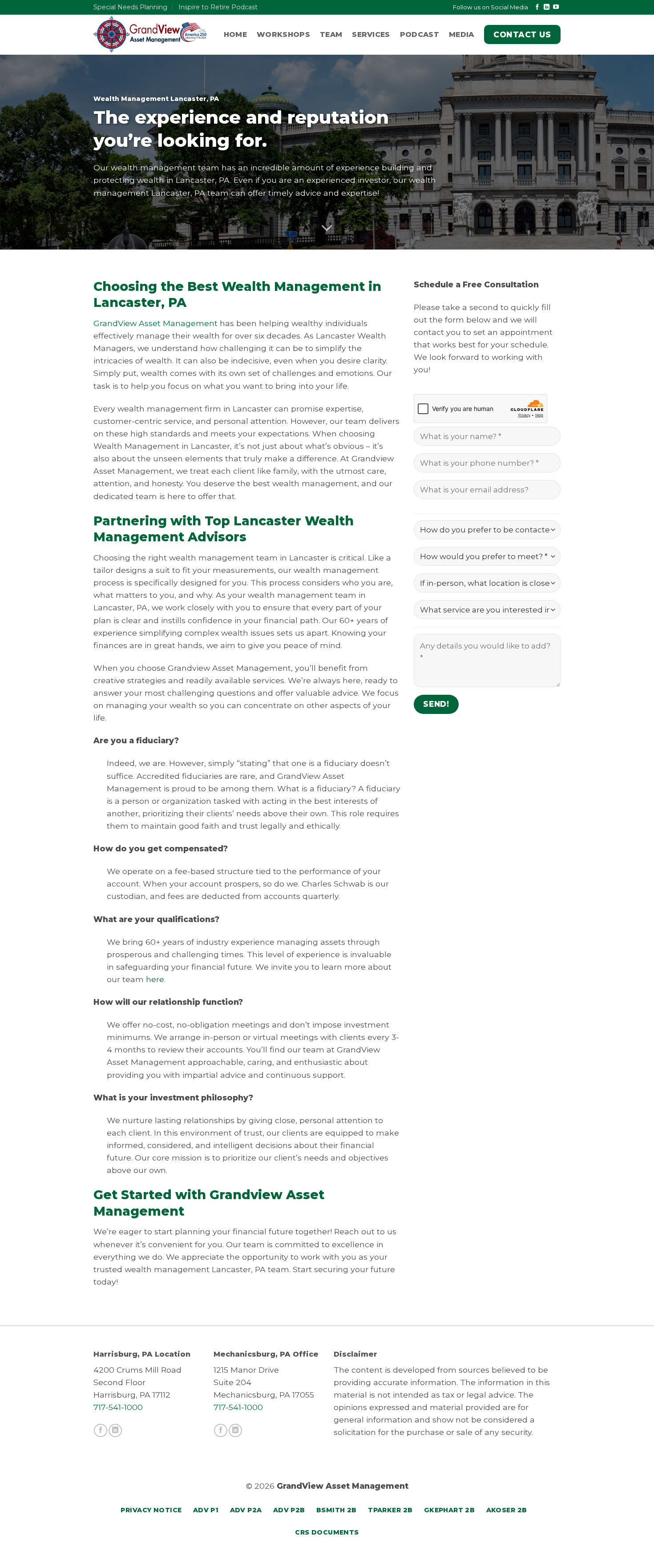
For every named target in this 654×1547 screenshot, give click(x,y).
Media (461, 34)
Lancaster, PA (203, 180)
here (155, 979)
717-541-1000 (118, 1407)
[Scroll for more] (327, 228)
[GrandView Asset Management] (149, 34)
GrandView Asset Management (155, 323)
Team (331, 34)
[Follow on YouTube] (556, 7)
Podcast (419, 34)
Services (371, 34)
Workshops (283, 34)
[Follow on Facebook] (537, 7)
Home (235, 34)
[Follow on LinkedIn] (546, 7)
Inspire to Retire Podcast (218, 7)
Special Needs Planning (130, 7)
